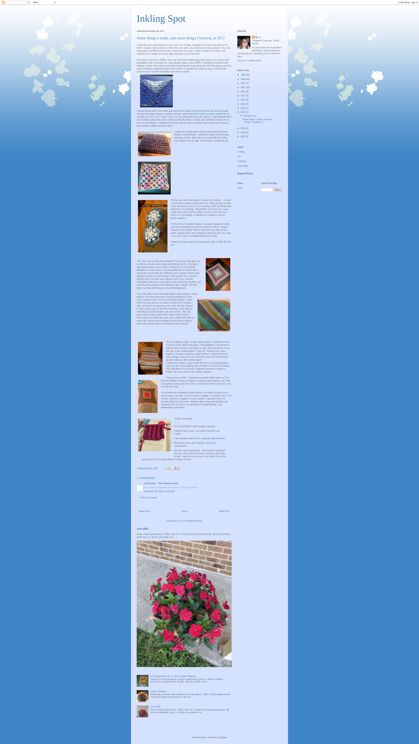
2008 (243, 75)
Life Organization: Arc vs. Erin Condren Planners (173, 676)
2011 (243, 87)
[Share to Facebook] (175, 468)
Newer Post (144, 511)
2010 (243, 83)
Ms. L (258, 37)
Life (239, 156)
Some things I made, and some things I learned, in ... (257, 120)
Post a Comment (149, 497)
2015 (243, 104)
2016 (243, 108)
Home (184, 511)
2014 (243, 100)
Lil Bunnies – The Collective (158, 483)
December (248, 116)
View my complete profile (249, 60)
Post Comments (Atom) (191, 521)
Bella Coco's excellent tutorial (207, 114)
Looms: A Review (158, 691)
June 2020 (142, 528)
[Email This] (166, 468)
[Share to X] (172, 468)
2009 (243, 79)
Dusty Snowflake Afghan (189, 224)
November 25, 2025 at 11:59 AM (159, 491)
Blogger (223, 737)
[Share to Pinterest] (178, 468)
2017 (243, 112)
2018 (243, 128)
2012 (243, 91)
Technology (242, 166)
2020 (243, 136)
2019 (243, 132)
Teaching (241, 161)
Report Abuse (245, 173)
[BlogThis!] (169, 468)
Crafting (241, 152)
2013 (243, 95)
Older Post (224, 511)
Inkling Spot (161, 18)
